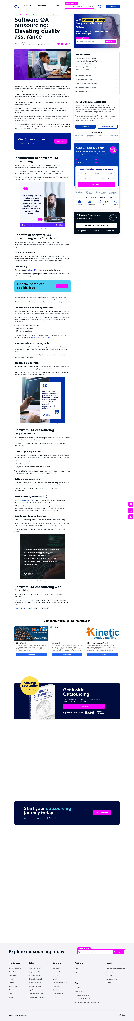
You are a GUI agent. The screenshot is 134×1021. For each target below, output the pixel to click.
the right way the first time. (46, 519)
